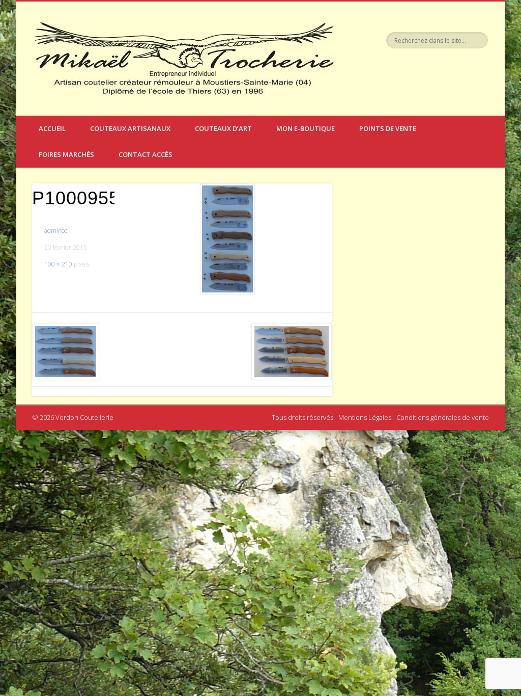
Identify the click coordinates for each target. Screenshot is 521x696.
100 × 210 (58, 264)
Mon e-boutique (305, 128)
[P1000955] (227, 239)
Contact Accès (145, 154)
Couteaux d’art (223, 128)
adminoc (55, 230)
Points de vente (387, 128)
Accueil (52, 128)
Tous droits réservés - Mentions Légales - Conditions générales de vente (380, 417)
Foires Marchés (66, 154)
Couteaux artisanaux (130, 128)
